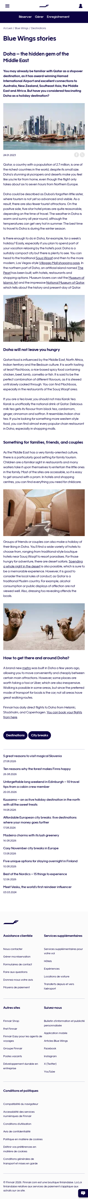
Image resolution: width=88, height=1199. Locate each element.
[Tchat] (83, 1193)
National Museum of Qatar (65, 283)
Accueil (7, 28)
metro (26, 668)
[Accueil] (44, 6)
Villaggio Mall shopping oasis (59, 263)
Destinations (38, 28)
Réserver (25, 17)
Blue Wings (21, 28)
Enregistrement (58, 17)
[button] (7, 6)
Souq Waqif (44, 258)
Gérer (39, 17)
